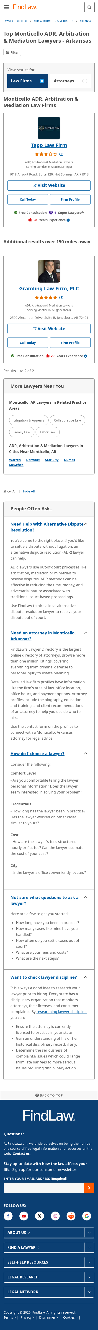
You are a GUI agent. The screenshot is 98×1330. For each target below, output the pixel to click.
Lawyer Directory (15, 21)
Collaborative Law (67, 420)
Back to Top (51, 1095)
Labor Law (47, 432)
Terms (9, 1317)
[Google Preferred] (86, 1216)
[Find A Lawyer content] (89, 1247)
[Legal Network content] (89, 1292)
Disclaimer (47, 1317)
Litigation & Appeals (28, 420)
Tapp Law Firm (49, 144)
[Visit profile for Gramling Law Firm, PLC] (49, 271)
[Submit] (89, 1188)
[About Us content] (89, 1233)
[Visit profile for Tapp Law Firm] (49, 128)
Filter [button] (14, 52)
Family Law (21, 432)
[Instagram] (55, 1216)
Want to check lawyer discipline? (43, 977)
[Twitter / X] (39, 1216)
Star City (52, 460)
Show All (9, 491)
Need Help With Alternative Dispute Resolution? (47, 527)
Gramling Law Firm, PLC (49, 288)
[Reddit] (71, 1216)
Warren (15, 460)
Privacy (26, 1317)
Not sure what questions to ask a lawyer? (44, 900)
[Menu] (6, 7)
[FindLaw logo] (26, 7)
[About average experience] (68, 220)
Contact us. (22, 1153)
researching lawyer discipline (61, 1011)
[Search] (89, 7)
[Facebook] (8, 1216)
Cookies (69, 1317)
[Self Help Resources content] (89, 1262)
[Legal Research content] (89, 1277)
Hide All (29, 491)
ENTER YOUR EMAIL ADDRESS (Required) (35, 1178)
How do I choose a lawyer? (37, 753)
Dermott (33, 460)
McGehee (16, 465)
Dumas (69, 460)
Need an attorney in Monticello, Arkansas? (43, 635)
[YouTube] (23, 1216)
